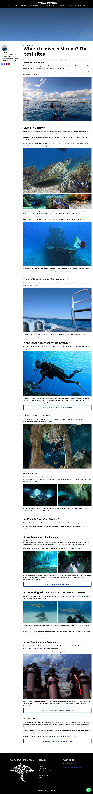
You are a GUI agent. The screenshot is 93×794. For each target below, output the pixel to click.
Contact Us (78, 6)
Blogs (70, 6)
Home (8, 6)
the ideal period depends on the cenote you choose (69, 523)
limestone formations (36, 577)
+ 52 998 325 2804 (72, 764)
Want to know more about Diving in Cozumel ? (57, 407)
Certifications (61, 6)
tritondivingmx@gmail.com (74, 767)
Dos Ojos (84, 479)
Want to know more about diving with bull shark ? (57, 710)
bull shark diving (80, 596)
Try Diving (23, 6)
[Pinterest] (9, 64)
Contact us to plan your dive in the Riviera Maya (57, 741)
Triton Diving (46, 2)
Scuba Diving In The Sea (36, 6)
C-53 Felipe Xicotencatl (78, 217)
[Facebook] (2, 64)
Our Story (15, 6)
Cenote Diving (50, 6)
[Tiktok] (6, 64)
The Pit (31, 481)
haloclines (53, 577)
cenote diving (54, 419)
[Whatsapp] (88, 790)
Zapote (29, 508)
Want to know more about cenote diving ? (57, 584)
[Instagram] (4, 64)
